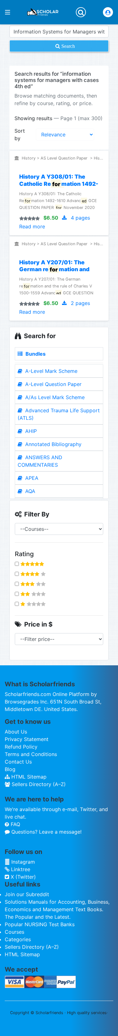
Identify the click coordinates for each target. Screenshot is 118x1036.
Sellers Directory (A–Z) (38, 784)
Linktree (19, 869)
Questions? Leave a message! (45, 832)
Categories (18, 939)
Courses (14, 932)
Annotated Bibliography (52, 444)
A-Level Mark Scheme (50, 371)
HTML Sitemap (28, 777)
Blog (10, 769)
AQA (29, 491)
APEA (31, 478)
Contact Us (18, 762)
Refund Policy (21, 747)
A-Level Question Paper (52, 384)
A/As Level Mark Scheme (54, 397)
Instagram (22, 862)
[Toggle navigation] (81, 12)
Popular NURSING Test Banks (40, 924)
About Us (16, 732)
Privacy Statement (26, 739)
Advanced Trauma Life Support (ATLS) (59, 414)
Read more (32, 226)
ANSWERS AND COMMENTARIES (40, 461)
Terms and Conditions (31, 754)
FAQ (14, 824)
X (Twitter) (22, 877)
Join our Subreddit (27, 894)
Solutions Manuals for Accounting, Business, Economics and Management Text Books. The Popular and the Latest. (57, 909)
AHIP (30, 431)
